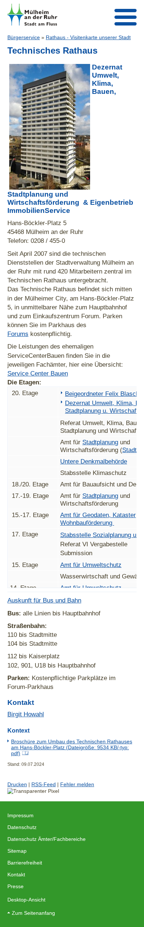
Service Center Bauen (37, 373)
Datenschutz (22, 827)
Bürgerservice (23, 37)
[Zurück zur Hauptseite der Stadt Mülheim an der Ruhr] (32, 15)
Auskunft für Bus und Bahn (44, 600)
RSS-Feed (43, 784)
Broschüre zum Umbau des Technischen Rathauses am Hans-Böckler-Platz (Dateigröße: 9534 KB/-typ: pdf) (71, 747)
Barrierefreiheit (24, 863)
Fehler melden (77, 784)
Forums (17, 333)
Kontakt (16, 874)
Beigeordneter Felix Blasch (102, 393)
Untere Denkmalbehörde (93, 461)
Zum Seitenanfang (33, 913)
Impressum (20, 815)
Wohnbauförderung (87, 522)
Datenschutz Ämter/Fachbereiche (46, 839)
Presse (15, 886)
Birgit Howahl (25, 714)
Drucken (17, 784)
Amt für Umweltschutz (90, 564)
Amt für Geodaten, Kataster (98, 515)
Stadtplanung (100, 442)
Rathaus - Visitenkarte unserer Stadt (88, 37)
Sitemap (17, 851)
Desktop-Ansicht (26, 900)
